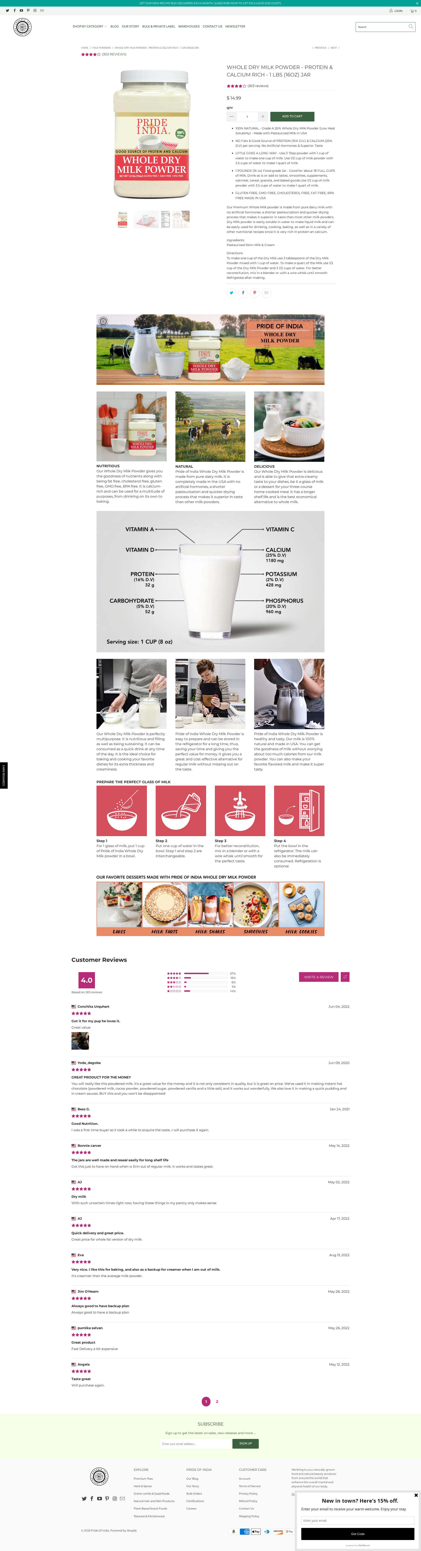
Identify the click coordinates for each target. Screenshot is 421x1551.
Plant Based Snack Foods (150, 1508)
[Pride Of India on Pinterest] (28, 11)
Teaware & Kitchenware (149, 1516)
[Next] (215, 133)
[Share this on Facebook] (243, 293)
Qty (230, 108)
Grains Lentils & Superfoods (151, 1493)
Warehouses (189, 26)
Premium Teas (143, 1478)
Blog (115, 26)
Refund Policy (248, 1501)
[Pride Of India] (35, 27)
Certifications (195, 1501)
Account (244, 1478)
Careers (191, 1508)
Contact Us (212, 26)
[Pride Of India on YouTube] (21, 11)
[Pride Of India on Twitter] (7, 11)
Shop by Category (88, 26)
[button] (345, 977)
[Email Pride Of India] (41, 11)
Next (334, 47)
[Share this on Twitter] (231, 293)
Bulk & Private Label (158, 26)
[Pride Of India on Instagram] (35, 11)
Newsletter (235, 26)
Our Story (130, 26)
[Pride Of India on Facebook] (14, 11)
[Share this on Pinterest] (255, 293)
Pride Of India (100, 1530)
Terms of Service (249, 1486)
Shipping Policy (249, 1516)
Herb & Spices (143, 1486)
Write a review (319, 977)
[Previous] (88, 133)
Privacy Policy (248, 1493)
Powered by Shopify (123, 1530)
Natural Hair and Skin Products (154, 1501)
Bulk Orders (194, 1493)
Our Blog (192, 1478)
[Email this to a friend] (266, 293)
